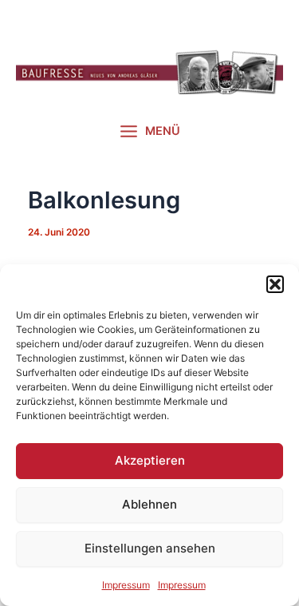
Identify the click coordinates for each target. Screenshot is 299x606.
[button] (275, 284)
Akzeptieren (150, 460)
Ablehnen (149, 504)
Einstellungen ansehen (150, 548)
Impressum (126, 585)
